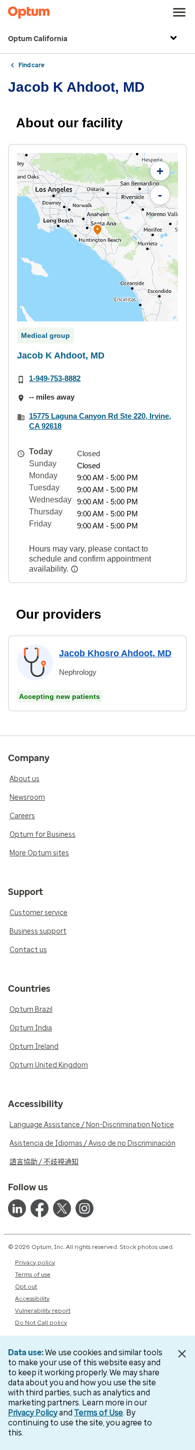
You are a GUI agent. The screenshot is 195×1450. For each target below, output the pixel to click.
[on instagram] (85, 1208)
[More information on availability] (75, 569)
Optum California (38, 39)
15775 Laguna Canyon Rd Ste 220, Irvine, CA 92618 (100, 421)
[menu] (179, 13)
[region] (97, 237)
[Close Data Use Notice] (181, 1354)
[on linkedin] (17, 1208)
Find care (31, 65)
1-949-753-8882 (54, 378)
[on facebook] (39, 1208)
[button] (98, 231)
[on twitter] (62, 1208)
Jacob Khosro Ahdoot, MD (115, 653)
